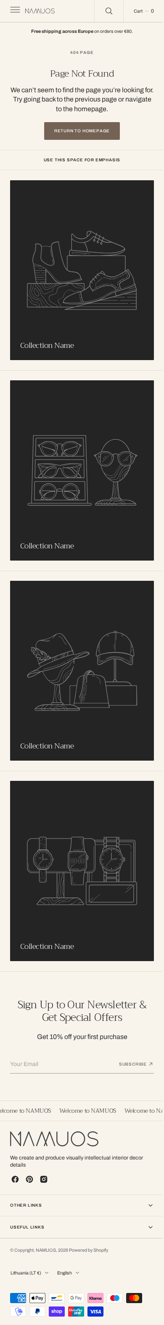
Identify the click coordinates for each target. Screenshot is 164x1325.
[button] (14, 11)
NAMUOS (46, 1242)
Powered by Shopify (88, 1242)
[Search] (102, 11)
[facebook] (15, 1171)
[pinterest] (29, 1171)
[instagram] (44, 1171)
